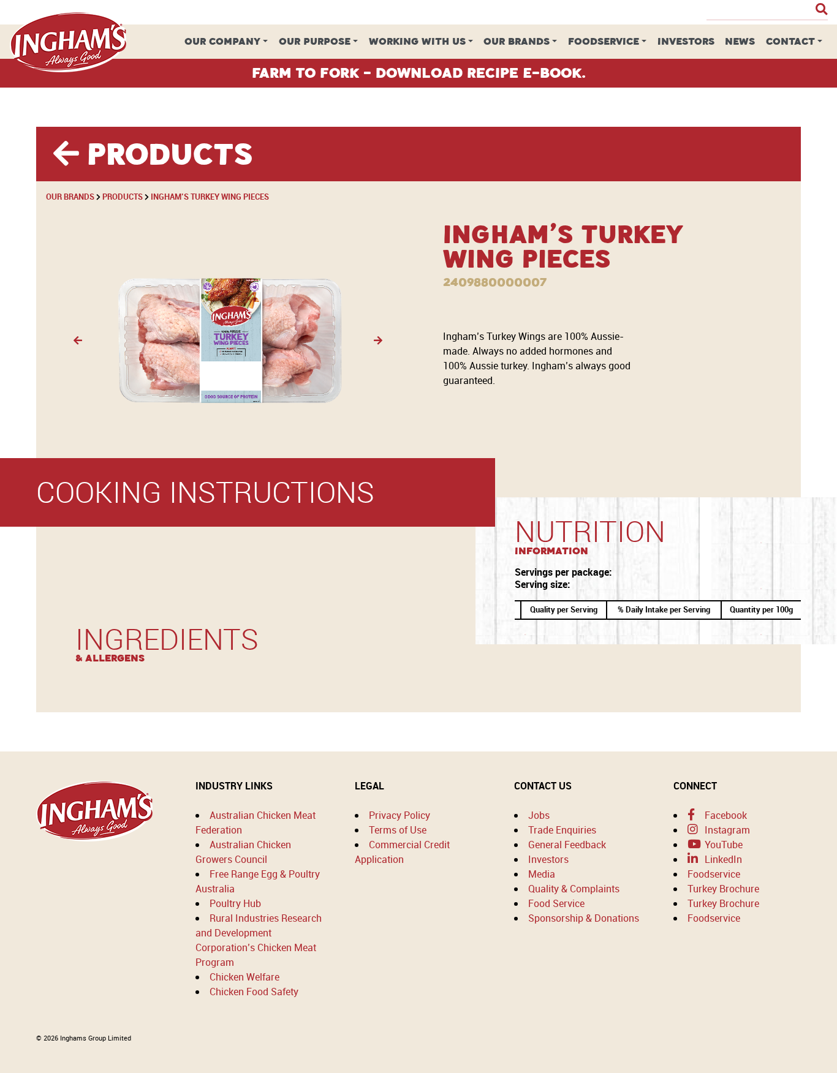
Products (122, 196)
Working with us (417, 41)
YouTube (722, 844)
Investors (685, 41)
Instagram (726, 830)
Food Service (556, 903)
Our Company (222, 41)
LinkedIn (722, 859)
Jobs (539, 815)
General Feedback (567, 844)
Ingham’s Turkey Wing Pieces (210, 196)
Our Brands (516, 41)
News (740, 41)
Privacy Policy (399, 815)
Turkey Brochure (723, 888)
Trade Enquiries (562, 830)
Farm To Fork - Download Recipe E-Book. (419, 73)
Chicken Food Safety (254, 991)
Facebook (724, 815)
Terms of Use (397, 830)
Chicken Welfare (244, 977)
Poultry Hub (235, 903)
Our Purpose (314, 41)
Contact (790, 41)
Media (541, 874)
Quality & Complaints (573, 888)
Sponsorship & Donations (583, 918)
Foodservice (603, 41)
